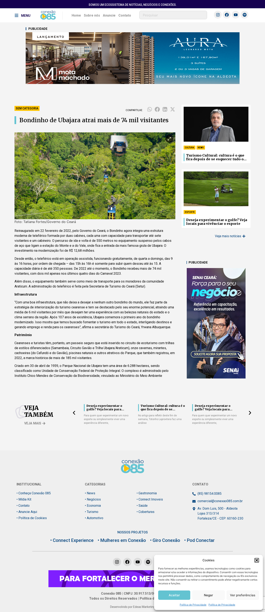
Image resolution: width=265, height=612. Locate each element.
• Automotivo (94, 518)
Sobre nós (92, 15)
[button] (257, 560)
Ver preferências (242, 595)
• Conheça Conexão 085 (34, 493)
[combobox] (173, 15)
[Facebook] (227, 15)
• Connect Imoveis (150, 499)
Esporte (190, 212)
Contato (124, 15)
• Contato (23, 506)
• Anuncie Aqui (27, 512)
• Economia (93, 506)
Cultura (189, 147)
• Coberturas (145, 512)
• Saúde (142, 506)
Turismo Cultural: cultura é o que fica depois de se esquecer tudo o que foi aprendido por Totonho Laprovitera (215, 157)
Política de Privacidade (193, 604)
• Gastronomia (147, 493)
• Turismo (91, 512)
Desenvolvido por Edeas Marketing (132, 606)
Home (76, 15)
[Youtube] (236, 15)
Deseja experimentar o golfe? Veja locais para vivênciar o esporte (216, 222)
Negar (208, 595)
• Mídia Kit (24, 499)
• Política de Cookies (32, 518)
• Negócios (93, 499)
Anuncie (109, 15)
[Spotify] (244, 15)
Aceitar (174, 595)
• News (90, 493)
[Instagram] (218, 15)
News (201, 147)
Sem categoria (27, 108)
